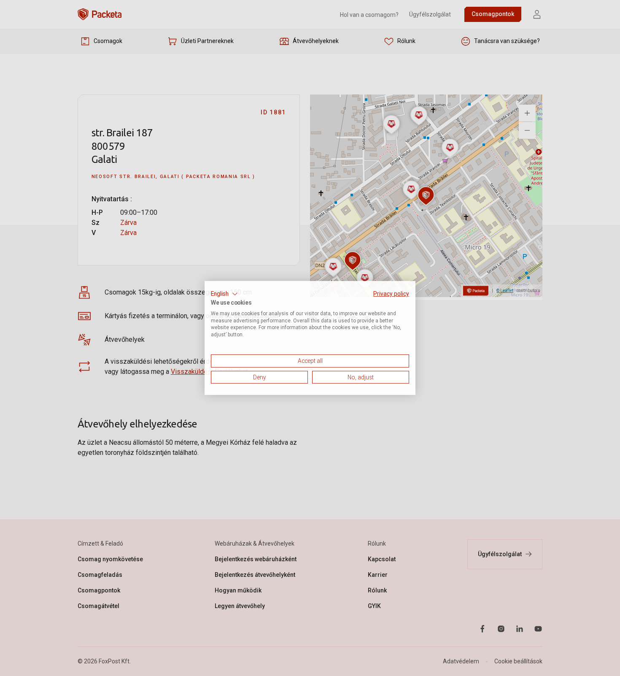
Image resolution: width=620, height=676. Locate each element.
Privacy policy (391, 293)
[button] (224, 294)
